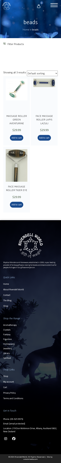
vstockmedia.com (30, 459)
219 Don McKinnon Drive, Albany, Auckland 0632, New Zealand (30, 429)
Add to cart (17, 138)
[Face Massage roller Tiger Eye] (16, 165)
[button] (53, 5)
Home (26, 29)
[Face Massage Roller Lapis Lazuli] (44, 95)
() (16, 419)
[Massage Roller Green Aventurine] (16, 95)
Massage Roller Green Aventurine (16, 119)
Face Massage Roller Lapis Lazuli (44, 119)
